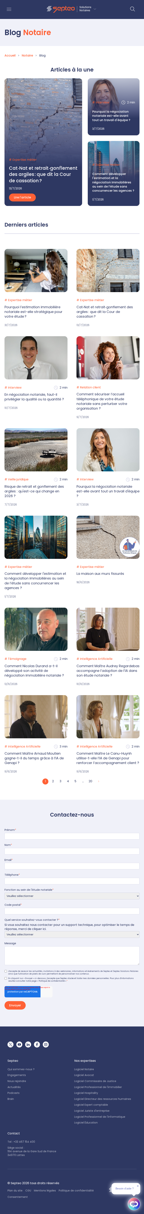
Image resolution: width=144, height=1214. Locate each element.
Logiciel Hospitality (86, 1093)
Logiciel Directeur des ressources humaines (102, 1099)
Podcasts (14, 1093)
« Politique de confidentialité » (51, 981)
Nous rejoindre (17, 1081)
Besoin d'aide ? (125, 1188)
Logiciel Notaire (84, 1069)
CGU (28, 1190)
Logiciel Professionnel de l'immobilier (98, 1087)
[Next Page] (98, 781)
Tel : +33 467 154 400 (21, 1142)
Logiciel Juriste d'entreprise (92, 1111)
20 (90, 781)
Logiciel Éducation (86, 1122)
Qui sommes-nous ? (21, 1069)
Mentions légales (45, 1190)
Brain (11, 1099)
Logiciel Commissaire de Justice (95, 1081)
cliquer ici (39, 929)
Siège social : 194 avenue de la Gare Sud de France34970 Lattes (32, 1151)
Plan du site (15, 1190)
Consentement (18, 1197)
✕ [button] (138, 1186)
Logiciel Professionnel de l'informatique (99, 1117)
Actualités (14, 1087)
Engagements (17, 1075)
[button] (71, 9)
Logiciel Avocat (84, 1075)
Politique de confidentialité (76, 1190)
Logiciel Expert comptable (91, 1105)
